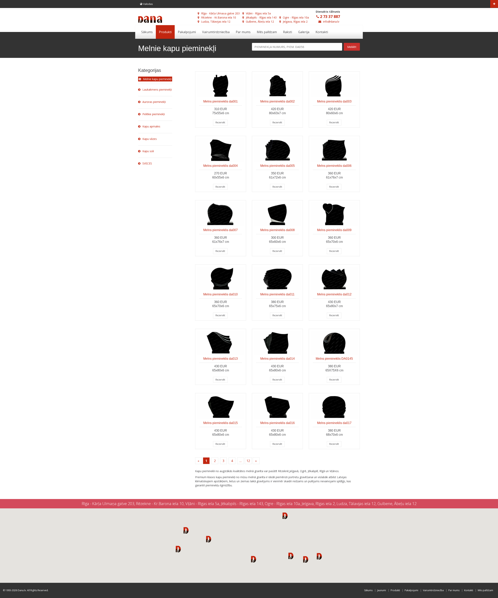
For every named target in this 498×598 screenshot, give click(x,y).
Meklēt (351, 47)
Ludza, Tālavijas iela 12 (215, 21)
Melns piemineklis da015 (220, 423)
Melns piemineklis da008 (277, 230)
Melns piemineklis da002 (277, 101)
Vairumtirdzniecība (216, 32)
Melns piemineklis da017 (334, 423)
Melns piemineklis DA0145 (334, 358)
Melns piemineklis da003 (334, 101)
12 (248, 461)
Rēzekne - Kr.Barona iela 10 (218, 17)
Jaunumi (381, 590)
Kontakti (322, 32)
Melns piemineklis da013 (220, 358)
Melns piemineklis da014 (277, 358)
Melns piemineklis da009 (334, 230)
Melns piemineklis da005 (277, 165)
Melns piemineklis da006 (334, 165)
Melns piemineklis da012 (334, 294)
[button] (186, 530)
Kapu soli (148, 151)
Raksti (287, 32)
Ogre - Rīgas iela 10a (296, 17)
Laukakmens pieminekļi (157, 89)
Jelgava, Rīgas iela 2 (295, 21)
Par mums (243, 32)
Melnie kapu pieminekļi (157, 79)
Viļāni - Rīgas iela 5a (258, 13)
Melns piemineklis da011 (277, 294)
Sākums (147, 32)
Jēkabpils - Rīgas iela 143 (261, 17)
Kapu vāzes (149, 139)
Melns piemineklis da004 (220, 165)
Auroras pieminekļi (154, 102)
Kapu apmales (151, 126)
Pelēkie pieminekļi (153, 114)
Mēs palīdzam (267, 32)
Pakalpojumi (187, 32)
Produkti (165, 32)
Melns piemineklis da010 (220, 294)
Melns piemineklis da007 (220, 230)
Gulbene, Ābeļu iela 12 (260, 21)
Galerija (303, 32)
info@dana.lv (331, 21)
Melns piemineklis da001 (220, 101)
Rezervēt (220, 122)
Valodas (148, 4)
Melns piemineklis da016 (277, 423)
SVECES (147, 163)
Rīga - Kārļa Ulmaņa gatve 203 (220, 13)
